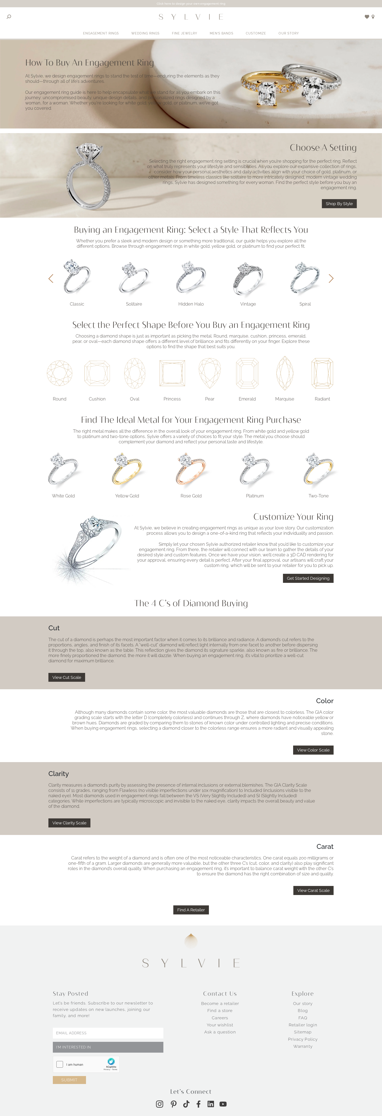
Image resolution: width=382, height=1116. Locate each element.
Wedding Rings (145, 33)
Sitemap (303, 1031)
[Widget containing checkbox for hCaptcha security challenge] (86, 1064)
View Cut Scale (66, 677)
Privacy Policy (303, 1039)
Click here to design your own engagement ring (191, 3)
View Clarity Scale (69, 823)
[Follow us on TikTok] (186, 1104)
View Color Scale (313, 750)
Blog (303, 1010)
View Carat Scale (313, 890)
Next (331, 278)
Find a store (220, 1010)
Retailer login (303, 1024)
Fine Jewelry (184, 33)
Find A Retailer (191, 909)
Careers (220, 1017)
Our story (303, 1003)
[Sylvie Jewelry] (191, 17)
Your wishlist (220, 1024)
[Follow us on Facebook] (198, 1104)
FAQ (302, 1017)
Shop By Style (339, 203)
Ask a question (220, 1031)
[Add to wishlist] (367, 17)
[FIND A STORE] (373, 17)
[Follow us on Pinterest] (173, 1104)
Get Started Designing (308, 578)
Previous (51, 278)
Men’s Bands (221, 33)
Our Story (289, 33)
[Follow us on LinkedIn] (211, 1104)
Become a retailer (220, 1003)
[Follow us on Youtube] (223, 1104)
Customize (256, 33)
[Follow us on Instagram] (159, 1104)
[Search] (9, 17)
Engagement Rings (101, 33)
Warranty (303, 1046)
